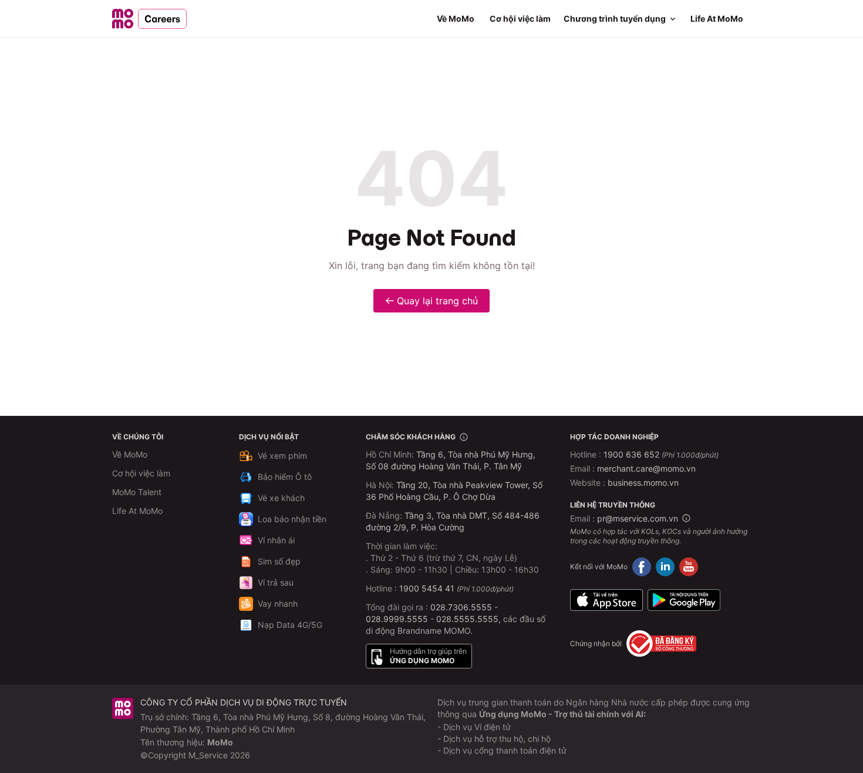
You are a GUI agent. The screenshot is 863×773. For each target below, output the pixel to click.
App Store (606, 599)
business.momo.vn (643, 483)
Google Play (684, 599)
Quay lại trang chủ (437, 301)
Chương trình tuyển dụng (615, 18)
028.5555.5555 (467, 619)
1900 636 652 (661, 454)
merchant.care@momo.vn (646, 468)
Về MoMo (455, 18)
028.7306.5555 (461, 607)
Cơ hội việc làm (520, 18)
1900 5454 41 (426, 588)
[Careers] (149, 18)
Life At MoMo (716, 18)
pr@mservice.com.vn (637, 518)
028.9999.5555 (397, 619)
